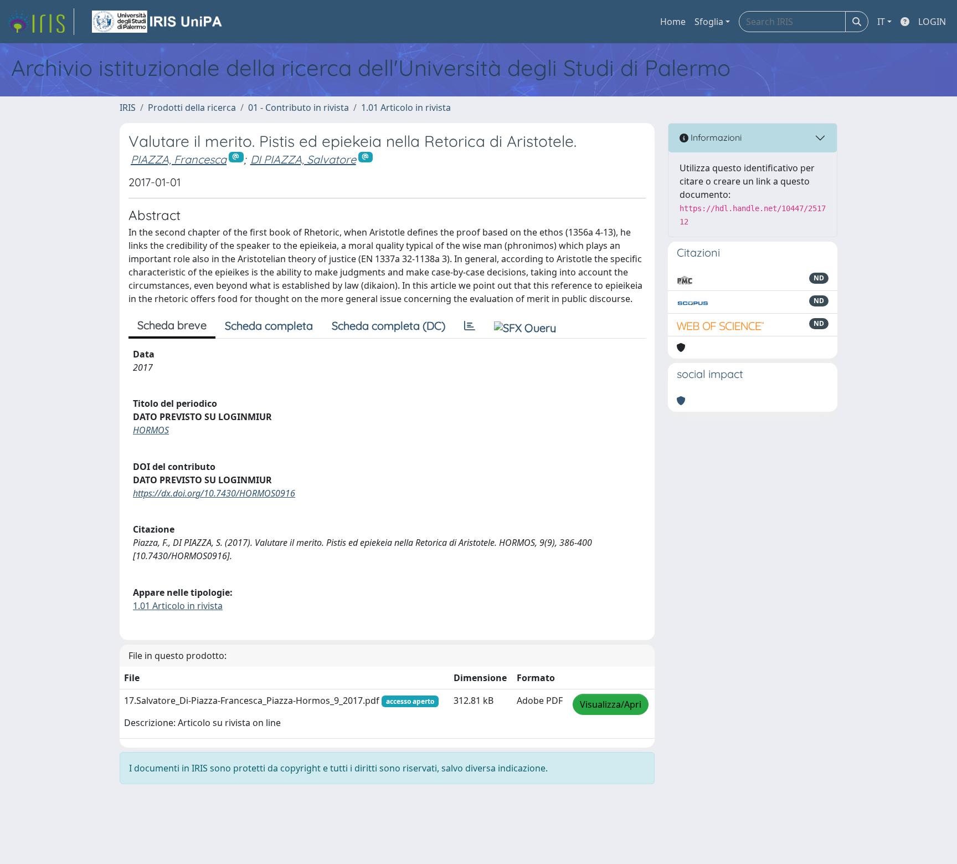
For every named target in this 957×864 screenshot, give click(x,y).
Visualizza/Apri (610, 704)
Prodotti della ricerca (192, 107)
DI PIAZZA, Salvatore (303, 159)
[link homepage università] (158, 21)
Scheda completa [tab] (269, 326)
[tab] (470, 326)
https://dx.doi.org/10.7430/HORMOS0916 (214, 493)
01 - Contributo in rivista (298, 107)
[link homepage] (40, 21)
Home (673, 22)
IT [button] (881, 22)
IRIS (128, 107)
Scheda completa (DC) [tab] (388, 326)
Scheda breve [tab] (172, 325)
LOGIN (932, 22)
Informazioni (715, 137)
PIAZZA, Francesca (179, 159)
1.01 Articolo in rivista (406, 107)
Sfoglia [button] (708, 22)
